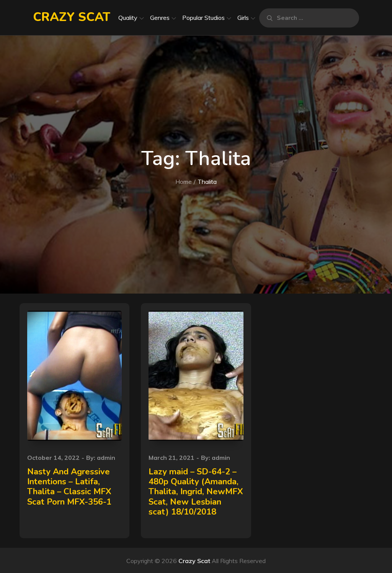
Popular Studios (203, 17)
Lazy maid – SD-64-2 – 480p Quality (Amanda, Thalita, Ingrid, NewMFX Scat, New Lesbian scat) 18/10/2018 (196, 492)
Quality (127, 17)
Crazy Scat (71, 17)
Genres (160, 17)
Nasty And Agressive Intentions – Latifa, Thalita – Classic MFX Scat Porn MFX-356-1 (69, 487)
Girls (243, 17)
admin (106, 457)
